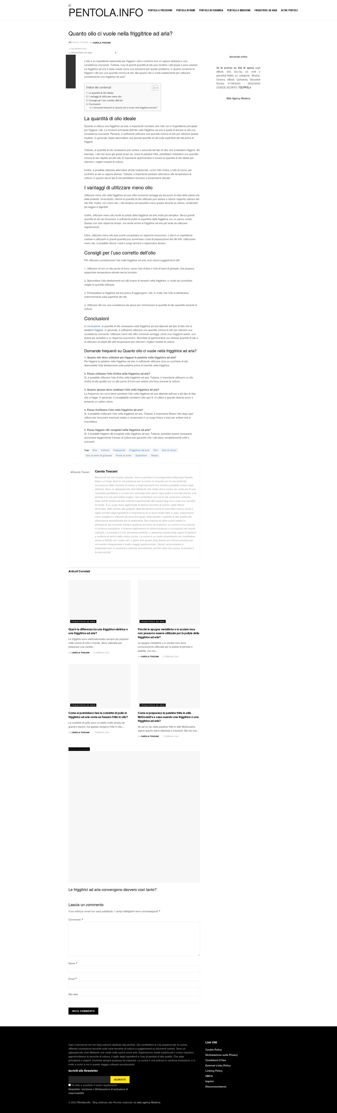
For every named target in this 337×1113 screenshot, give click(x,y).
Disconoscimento (215, 1086)
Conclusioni (95, 104)
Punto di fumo (123, 455)
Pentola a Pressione (160, 10)
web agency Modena (148, 1102)
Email (72, 978)
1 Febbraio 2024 (101, 732)
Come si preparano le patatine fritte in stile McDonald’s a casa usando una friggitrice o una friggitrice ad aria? (168, 717)
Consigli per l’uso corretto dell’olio (106, 100)
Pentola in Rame (185, 10)
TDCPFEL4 (244, 87)
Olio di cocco (169, 450)
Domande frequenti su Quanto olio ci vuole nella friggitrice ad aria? (125, 107)
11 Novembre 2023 (77, 48)
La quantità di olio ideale (101, 92)
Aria (94, 450)
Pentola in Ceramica (211, 10)
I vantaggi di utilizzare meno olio (105, 96)
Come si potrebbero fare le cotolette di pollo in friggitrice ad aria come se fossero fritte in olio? (98, 715)
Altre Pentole (289, 10)
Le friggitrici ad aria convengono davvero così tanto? (112, 889)
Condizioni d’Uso (215, 1060)
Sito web (73, 994)
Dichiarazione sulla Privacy (221, 1055)
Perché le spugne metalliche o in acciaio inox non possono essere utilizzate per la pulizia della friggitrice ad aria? (168, 633)
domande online (238, 56)
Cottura (105, 450)
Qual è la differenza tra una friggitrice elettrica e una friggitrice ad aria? (98, 631)
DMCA (209, 1076)
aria (104, 69)
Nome (73, 963)
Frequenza (119, 450)
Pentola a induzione (239, 10)
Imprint (209, 1081)
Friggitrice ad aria (266, 10)
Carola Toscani (102, 42)
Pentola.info (83, 1102)
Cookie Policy (213, 1049)
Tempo (154, 455)
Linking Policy (214, 1070)
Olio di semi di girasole (99, 455)
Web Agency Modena (238, 98)
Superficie (141, 455)
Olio (155, 450)
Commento (75, 919)
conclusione (93, 326)
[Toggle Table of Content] (153, 88)
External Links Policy (218, 1065)
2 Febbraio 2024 (101, 652)
